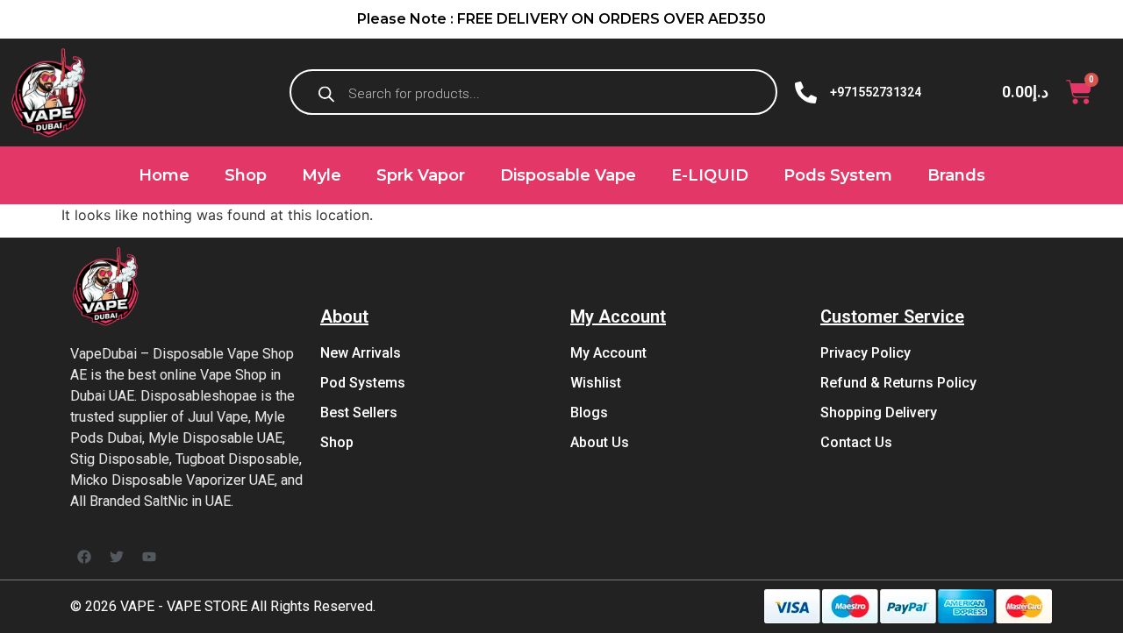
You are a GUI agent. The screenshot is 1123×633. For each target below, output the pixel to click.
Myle (321, 175)
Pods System (837, 175)
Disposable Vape (568, 175)
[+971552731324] (806, 92)
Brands (956, 175)
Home (164, 175)
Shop (246, 175)
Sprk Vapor (420, 175)
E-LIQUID (709, 175)
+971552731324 (875, 92)
